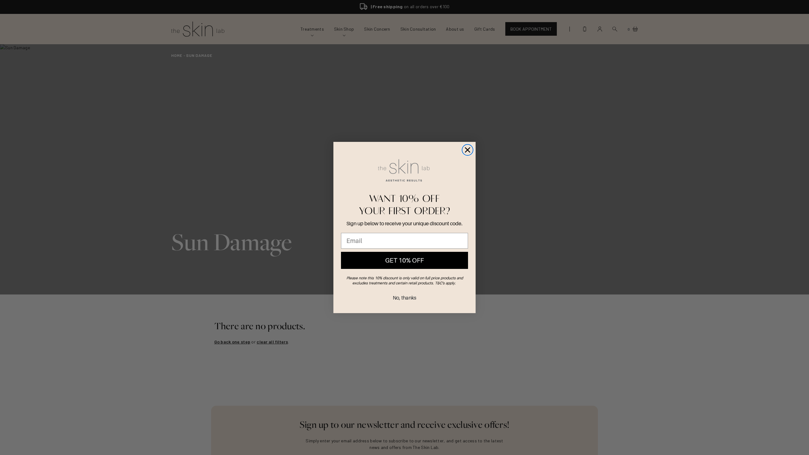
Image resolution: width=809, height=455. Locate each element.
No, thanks (404, 297)
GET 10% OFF (404, 260)
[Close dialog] (467, 149)
